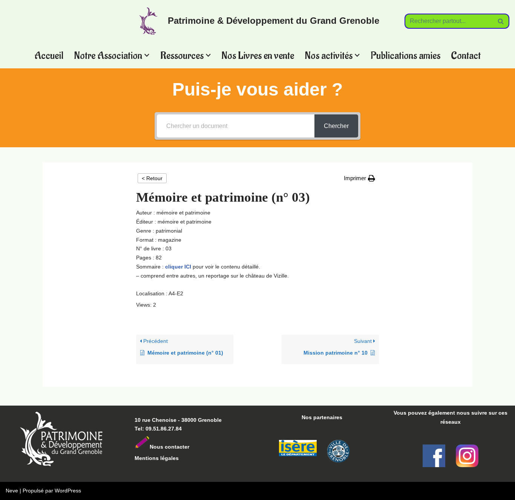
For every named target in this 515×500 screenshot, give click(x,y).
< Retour (152, 178)
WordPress (68, 491)
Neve (12, 491)
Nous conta (164, 447)
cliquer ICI (178, 267)
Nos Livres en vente (257, 55)
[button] (147, 55)
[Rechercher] (500, 21)
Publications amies (405, 55)
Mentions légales (157, 458)
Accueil (48, 55)
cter (184, 447)
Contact (466, 55)
